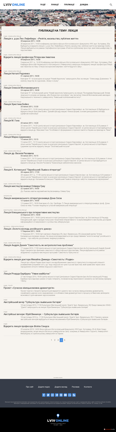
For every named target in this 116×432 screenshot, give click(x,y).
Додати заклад (61, 387)
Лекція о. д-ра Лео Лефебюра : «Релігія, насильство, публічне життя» (41, 38)
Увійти (83, 403)
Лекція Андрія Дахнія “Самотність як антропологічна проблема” (39, 245)
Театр (10, 285)
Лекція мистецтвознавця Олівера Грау (24, 186)
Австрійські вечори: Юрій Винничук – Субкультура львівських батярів (41, 314)
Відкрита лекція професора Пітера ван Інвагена (29, 57)
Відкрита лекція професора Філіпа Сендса (26, 326)
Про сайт (29, 387)
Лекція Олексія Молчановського (21, 87)
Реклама (75, 387)
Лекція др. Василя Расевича (19, 153)
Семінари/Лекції (14, 36)
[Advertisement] (58, 360)
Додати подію (44, 387)
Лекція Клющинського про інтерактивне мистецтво (31, 212)
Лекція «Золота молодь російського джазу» (28, 228)
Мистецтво (8, 210)
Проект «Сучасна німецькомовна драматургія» (29, 288)
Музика (7, 226)
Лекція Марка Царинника (17, 137)
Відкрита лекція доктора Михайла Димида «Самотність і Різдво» (39, 259)
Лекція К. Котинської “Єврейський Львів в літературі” (32, 169)
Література (8, 167)
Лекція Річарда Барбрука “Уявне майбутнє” (27, 273)
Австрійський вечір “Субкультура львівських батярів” (33, 302)
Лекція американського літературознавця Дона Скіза (33, 198)
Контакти (88, 387)
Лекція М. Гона (11, 120)
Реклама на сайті (58, 377)
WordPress (77, 403)
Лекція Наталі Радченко (17, 73)
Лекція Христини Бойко (16, 104)
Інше (5, 36)
